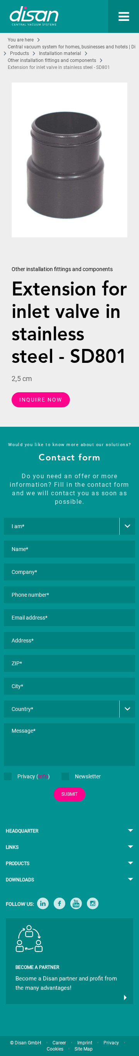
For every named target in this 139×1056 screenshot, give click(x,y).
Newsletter (88, 776)
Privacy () (33, 776)
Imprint (84, 1043)
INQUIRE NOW (40, 400)
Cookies (55, 1049)
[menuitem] (118, 16)
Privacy (111, 1043)
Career (59, 1043)
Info (43, 776)
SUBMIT (69, 794)
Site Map (84, 1049)
